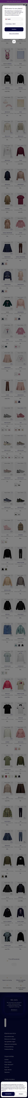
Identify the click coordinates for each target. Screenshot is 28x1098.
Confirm (14, 29)
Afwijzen (21, 1094)
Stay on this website (14, 33)
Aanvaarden (8, 1094)
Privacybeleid (4, 1088)
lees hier (11, 1088)
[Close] (14, 41)
